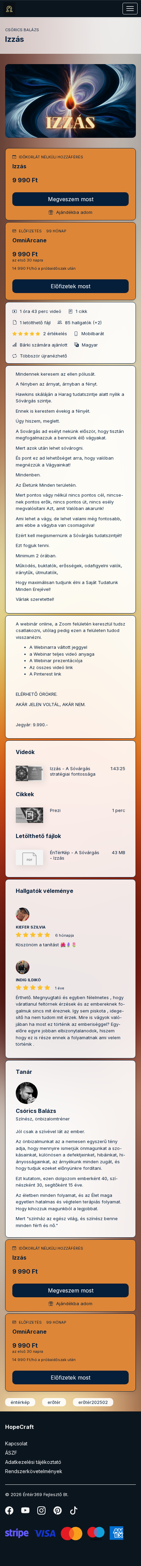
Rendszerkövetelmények (33, 1471)
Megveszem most (70, 199)
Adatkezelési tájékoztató (33, 1462)
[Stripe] (64, 1532)
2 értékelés (55, 333)
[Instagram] (42, 1512)
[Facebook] (9, 1512)
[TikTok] (73, 1512)
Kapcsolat (16, 1443)
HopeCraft (19, 1426)
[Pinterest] (58, 1512)
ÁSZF (11, 1453)
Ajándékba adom (73, 212)
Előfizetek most (70, 286)
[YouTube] (25, 1512)
